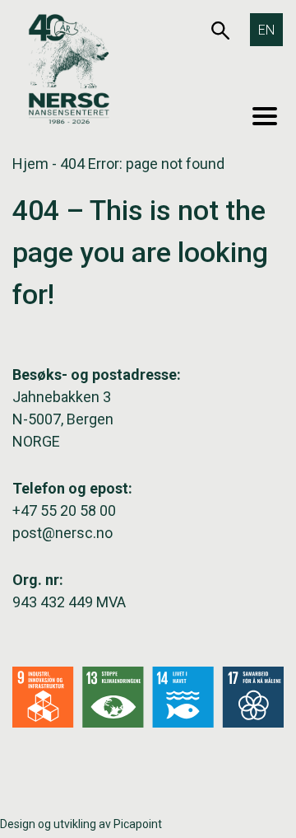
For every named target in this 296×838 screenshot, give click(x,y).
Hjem (30, 163)
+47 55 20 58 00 (64, 510)
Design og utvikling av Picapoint (81, 824)
